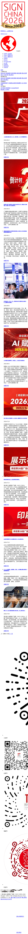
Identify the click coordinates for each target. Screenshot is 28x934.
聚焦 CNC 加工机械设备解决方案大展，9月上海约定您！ (14, 610)
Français (6, 67)
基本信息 (3, 73)
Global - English (8, 53)
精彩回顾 (18, 73)
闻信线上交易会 (5, 89)
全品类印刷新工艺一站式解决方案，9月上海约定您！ (14, 539)
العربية (5, 63)
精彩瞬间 (8, 73)
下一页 (11, 633)
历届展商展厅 (4, 83)
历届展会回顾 (12, 83)
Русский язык (7, 61)
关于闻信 (3, 88)
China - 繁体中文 (8, 56)
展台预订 (11, 75)
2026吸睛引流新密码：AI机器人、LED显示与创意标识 (14, 360)
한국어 (5, 60)
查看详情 (6, 157)
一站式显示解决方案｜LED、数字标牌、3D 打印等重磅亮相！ (15, 136)
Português (6, 65)
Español (6, 64)
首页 (2, 70)
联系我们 (8, 88)
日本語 (5, 58)
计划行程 (5, 75)
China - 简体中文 (8, 55)
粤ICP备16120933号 (16, 897)
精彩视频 (13, 73)
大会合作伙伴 (15, 88)
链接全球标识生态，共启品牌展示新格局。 (12, 479)
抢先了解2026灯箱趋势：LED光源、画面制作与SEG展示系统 (15, 418)
